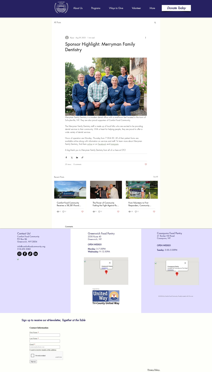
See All (155, 177)
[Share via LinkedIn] (77, 157)
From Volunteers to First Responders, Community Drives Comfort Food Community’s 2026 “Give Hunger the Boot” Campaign (141, 204)
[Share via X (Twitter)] (72, 157)
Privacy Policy (154, 369)
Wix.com (190, 296)
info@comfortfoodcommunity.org (31, 246)
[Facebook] (25, 254)
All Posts (57, 22)
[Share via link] (82, 157)
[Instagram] (19, 254)
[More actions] (145, 37)
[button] (155, 22)
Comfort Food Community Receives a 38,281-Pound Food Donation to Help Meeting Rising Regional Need (70, 204)
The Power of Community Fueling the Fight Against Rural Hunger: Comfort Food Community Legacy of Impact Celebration (106, 204)
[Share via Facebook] (66, 157)
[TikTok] (30, 254)
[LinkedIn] (35, 254)
